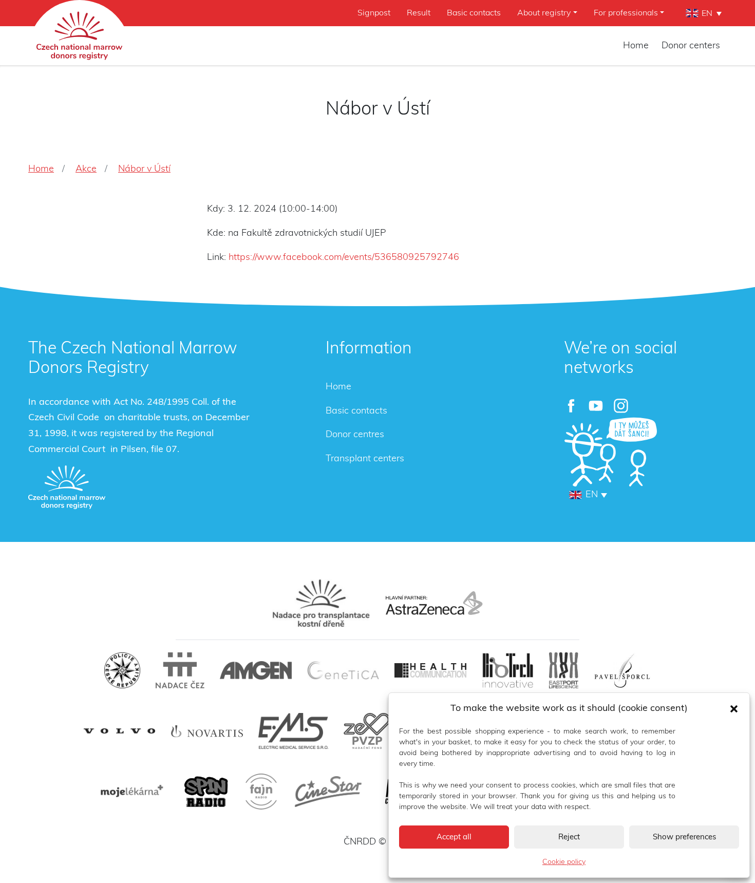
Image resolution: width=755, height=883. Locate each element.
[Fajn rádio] (261, 792)
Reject (569, 837)
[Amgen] (256, 670)
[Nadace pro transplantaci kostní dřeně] (321, 603)
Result (418, 13)
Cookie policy (564, 862)
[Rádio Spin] (206, 792)
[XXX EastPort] (563, 670)
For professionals (626, 13)
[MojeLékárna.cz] (130, 791)
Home (636, 45)
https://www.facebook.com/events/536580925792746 (344, 257)
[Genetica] (343, 670)
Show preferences (684, 837)
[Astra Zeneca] (434, 603)
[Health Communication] (430, 670)
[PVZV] (367, 731)
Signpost (373, 13)
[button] (734, 708)
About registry (544, 13)
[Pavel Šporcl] (622, 670)
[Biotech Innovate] (508, 670)
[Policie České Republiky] (122, 670)
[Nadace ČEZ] (180, 670)
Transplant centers (365, 458)
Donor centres (355, 434)
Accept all (454, 837)
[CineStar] (328, 791)
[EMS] (293, 731)
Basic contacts (474, 13)
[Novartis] (207, 731)
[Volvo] (120, 731)
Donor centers (691, 45)
